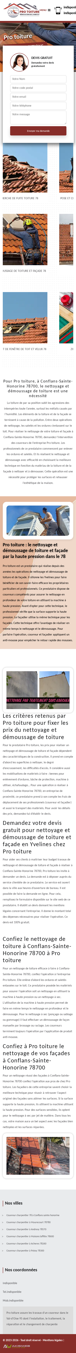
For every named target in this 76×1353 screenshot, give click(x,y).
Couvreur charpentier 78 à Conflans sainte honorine (32, 1215)
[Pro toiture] (21, 10)
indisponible (14, 1292)
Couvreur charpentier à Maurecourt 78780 (28, 1222)
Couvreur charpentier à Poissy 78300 (25, 1250)
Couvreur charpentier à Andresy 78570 (26, 1229)
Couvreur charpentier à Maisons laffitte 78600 (30, 1236)
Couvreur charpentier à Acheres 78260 (26, 1243)
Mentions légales (53, 1340)
